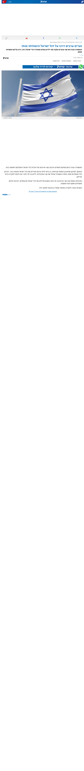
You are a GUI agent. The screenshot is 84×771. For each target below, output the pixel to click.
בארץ (75, 42)
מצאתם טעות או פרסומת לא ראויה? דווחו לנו (41, 191)
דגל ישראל (55, 61)
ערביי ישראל (75, 61)
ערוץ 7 (78, 42)
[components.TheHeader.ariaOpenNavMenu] (71, 2)
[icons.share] (3, 1)
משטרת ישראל (64, 61)
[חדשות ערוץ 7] (42, 2)
